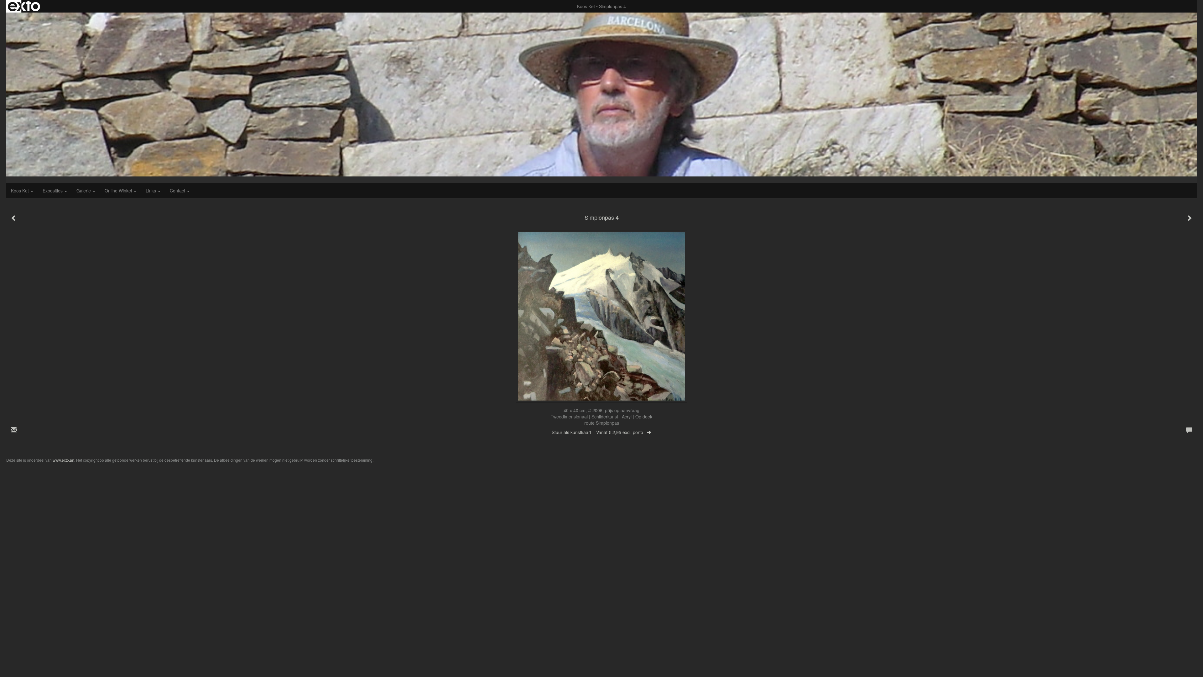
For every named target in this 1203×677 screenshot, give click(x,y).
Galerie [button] (84, 190)
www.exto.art (63, 460)
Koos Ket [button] (20, 190)
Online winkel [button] (119, 190)
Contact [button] (178, 190)
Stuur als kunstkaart (597, 432)
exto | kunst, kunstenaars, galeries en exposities (24, 6)
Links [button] (151, 190)
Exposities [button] (53, 190)
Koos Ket (586, 6)
